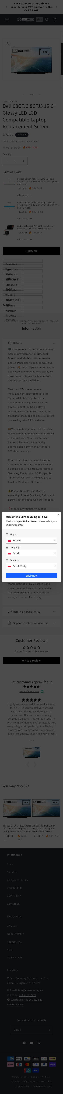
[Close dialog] (58, 515)
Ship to (13, 534)
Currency (14, 559)
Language (15, 547)
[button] (31, 540)
